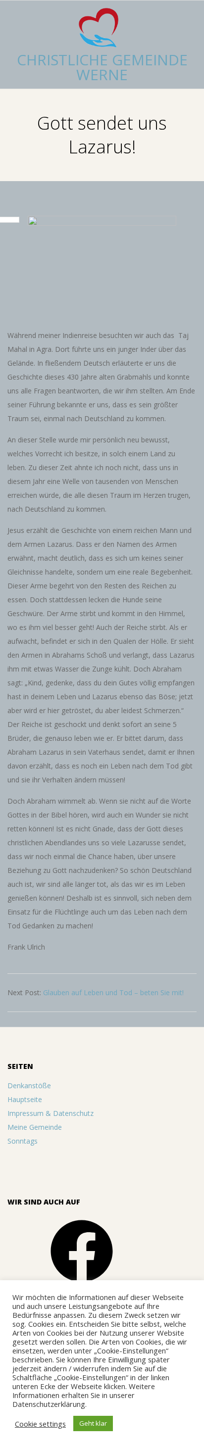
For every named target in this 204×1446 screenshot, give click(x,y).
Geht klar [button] (93, 1423)
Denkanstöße (29, 1085)
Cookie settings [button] (40, 1423)
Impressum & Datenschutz (50, 1113)
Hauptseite (24, 1099)
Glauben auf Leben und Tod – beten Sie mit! (113, 992)
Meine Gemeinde (34, 1127)
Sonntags (22, 1141)
